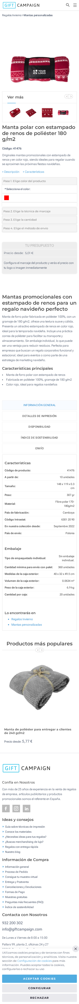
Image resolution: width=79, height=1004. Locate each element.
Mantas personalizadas (38, 15)
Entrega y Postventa (17, 881)
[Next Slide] (71, 96)
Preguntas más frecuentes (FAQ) (24, 901)
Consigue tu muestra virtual (21, 876)
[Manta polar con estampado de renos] (39, 54)
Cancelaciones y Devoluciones (23, 886)
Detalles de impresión (39, 416)
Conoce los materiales (18, 831)
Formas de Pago (15, 891)
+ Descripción (10, 171)
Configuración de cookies (34, 960)
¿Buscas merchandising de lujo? (24, 841)
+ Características (33, 171)
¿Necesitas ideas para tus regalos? (25, 836)
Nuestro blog (12, 851)
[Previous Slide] (66, 96)
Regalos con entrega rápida (21, 846)
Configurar (39, 988)
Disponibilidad (39, 426)
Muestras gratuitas (16, 896)
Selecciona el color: (17, 189)
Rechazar (39, 997)
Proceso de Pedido (16, 871)
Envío (39, 448)
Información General (39, 405)
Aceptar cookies (39, 978)
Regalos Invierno (11, 15)
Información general (17, 866)
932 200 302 (12, 923)
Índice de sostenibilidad (39, 437)
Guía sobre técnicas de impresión (25, 826)
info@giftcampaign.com (22, 929)
